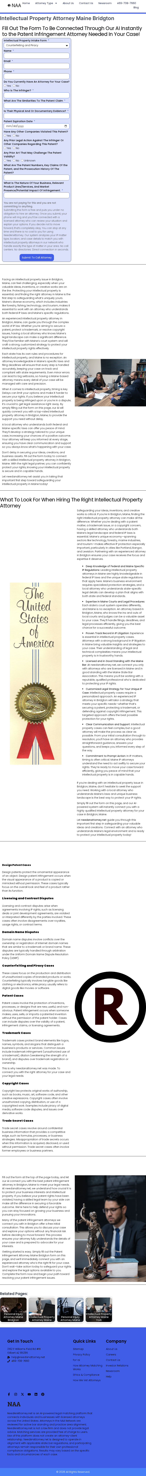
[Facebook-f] (9, 1394)
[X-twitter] (22, 1394)
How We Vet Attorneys (87, 1380)
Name (8, 51)
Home (26, 3)
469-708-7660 (126, 3)
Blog (136, 7)
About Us (68, 3)
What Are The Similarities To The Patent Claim (34, 100)
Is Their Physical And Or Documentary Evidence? (35, 111)
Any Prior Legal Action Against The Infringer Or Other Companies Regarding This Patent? (34, 142)
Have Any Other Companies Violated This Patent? (36, 131)
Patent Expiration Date (18, 121)
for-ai (76, 1360)
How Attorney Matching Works (87, 1367)
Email (7, 61)
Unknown (29, 160)
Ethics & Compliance (86, 1375)
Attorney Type (44, 3)
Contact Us (86, 3)
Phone (8, 71)
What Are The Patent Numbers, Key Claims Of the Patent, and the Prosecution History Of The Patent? (35, 168)
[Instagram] (15, 1394)
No (17, 86)
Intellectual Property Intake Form (25, 40)
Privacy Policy (81, 1354)
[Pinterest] (42, 1394)
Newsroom (105, 3)
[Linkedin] (36, 1394)
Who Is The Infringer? (18, 90)
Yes (9, 86)
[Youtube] (29, 1394)
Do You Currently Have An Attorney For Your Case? (36, 81)
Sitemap (78, 1349)
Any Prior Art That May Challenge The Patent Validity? (32, 154)
